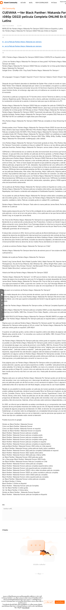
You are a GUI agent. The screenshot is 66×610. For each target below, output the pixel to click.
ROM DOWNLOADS (42, 3)
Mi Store (54, 3)
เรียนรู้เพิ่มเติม (25, 608)
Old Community (8, 8)
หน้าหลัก (23, 3)
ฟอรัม (30, 3)
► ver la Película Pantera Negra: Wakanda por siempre (22, 42)
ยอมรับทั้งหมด (60, 602)
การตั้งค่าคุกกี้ (49, 602)
